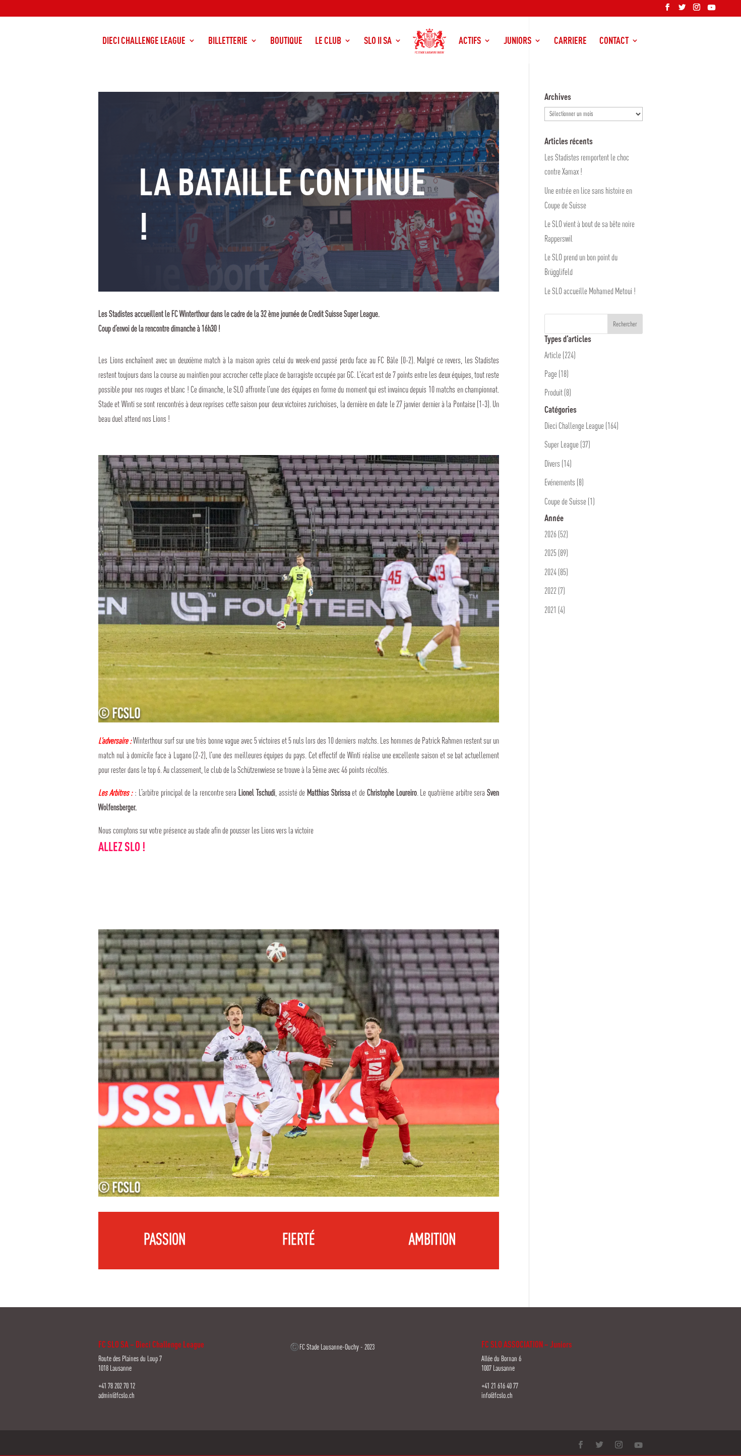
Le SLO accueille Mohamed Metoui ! (590, 291)
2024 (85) (556, 572)
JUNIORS (517, 41)
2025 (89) (556, 553)
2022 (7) (554, 591)
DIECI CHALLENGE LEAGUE (144, 41)
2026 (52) (556, 534)
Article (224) (560, 355)
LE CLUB (328, 41)
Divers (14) (558, 464)
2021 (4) (554, 610)
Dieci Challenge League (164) (581, 426)
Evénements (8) (564, 482)
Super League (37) (567, 444)
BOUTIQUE (286, 41)
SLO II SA (378, 41)
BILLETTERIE (228, 41)
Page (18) (556, 374)
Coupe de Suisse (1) (569, 501)
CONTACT (614, 41)
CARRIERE (570, 41)
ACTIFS (470, 41)
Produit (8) (557, 392)
